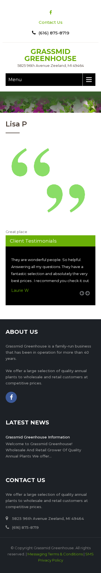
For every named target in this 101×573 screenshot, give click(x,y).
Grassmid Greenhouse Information (38, 437)
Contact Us (51, 22)
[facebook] (51, 12)
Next (89, 299)
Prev (84, 299)
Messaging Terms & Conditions (55, 554)
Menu (15, 79)
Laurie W (20, 290)
